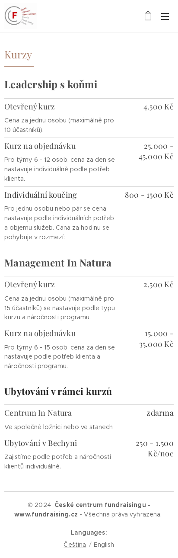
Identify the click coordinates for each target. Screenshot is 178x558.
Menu (165, 16)
